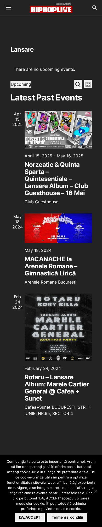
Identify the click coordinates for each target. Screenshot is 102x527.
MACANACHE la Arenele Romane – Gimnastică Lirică (51, 266)
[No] (95, 491)
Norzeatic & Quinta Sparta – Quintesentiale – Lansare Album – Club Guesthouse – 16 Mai (56, 179)
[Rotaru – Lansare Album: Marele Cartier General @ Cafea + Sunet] (58, 327)
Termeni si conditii (67, 517)
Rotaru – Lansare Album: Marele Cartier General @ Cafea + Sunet (57, 387)
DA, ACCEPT (30, 517)
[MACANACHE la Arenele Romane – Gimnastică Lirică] (58, 228)
